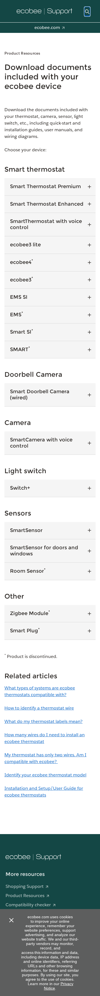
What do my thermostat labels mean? (43, 721)
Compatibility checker (28, 905)
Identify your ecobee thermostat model (45, 775)
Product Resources (25, 895)
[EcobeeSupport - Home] (44, 11)
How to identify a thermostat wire (39, 708)
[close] (11, 920)
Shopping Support (25, 886)
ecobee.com (47, 27)
